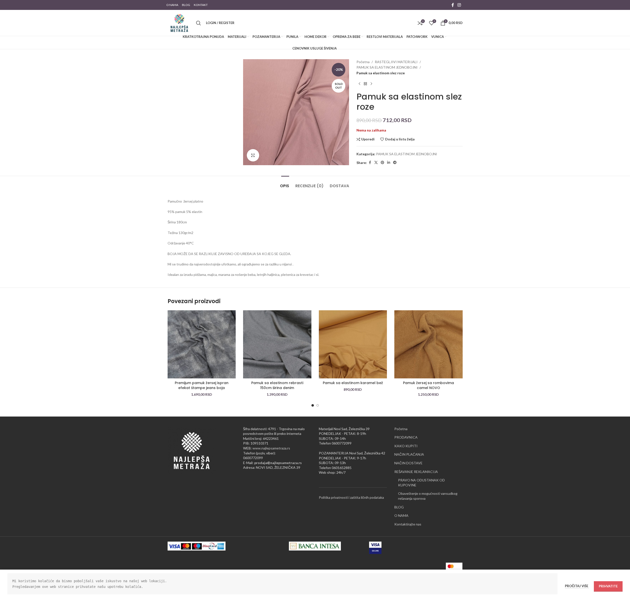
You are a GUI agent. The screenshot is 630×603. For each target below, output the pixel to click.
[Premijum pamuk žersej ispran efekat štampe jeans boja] (202, 344)
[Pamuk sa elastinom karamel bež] (353, 344)
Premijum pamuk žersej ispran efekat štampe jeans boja (201, 385)
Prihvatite (608, 586)
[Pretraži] (198, 23)
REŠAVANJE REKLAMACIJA (416, 472)
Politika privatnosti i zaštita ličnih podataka (351, 497)
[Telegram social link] (395, 162)
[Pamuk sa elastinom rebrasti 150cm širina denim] (277, 344)
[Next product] (371, 84)
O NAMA (401, 515)
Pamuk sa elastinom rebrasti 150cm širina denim (277, 385)
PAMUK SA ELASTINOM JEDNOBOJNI (387, 67)
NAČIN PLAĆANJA (409, 454)
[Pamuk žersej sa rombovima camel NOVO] (428, 344)
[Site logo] (179, 22)
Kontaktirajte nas (407, 524)
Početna (363, 62)
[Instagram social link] (459, 5)
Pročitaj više (577, 586)
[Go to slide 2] (317, 405)
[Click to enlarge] (253, 155)
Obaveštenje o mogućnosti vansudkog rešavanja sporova (427, 495)
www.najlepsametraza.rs (271, 448)
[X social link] (376, 162)
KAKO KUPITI (406, 446)
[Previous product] (359, 84)
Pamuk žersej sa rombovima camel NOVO (428, 385)
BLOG (399, 507)
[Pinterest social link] (382, 162)
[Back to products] (365, 84)
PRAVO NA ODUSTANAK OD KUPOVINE (421, 482)
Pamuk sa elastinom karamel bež (353, 382)
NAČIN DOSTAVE (408, 463)
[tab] (285, 183)
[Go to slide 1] (312, 405)
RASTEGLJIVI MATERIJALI (396, 62)
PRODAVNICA (406, 437)
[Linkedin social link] (389, 162)
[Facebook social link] (453, 5)
